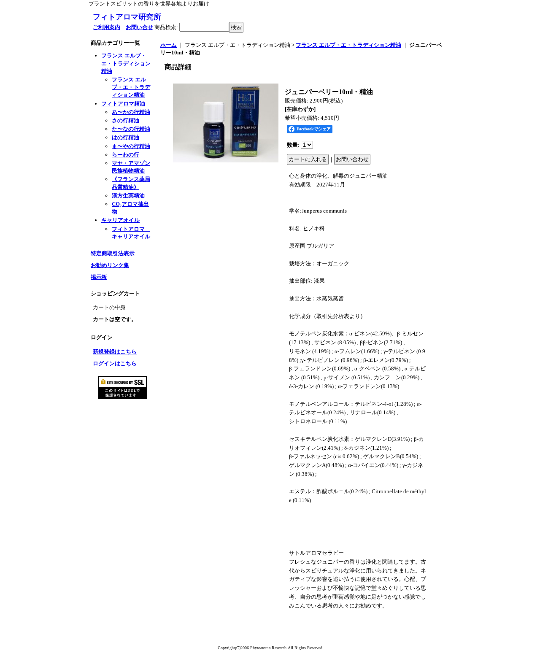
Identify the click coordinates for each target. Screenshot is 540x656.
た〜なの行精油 (131, 129)
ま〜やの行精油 (131, 146)
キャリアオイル (120, 220)
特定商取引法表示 (113, 253)
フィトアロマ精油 (123, 103)
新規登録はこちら (115, 351)
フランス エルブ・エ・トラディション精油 (126, 63)
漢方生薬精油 (128, 195)
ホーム (168, 45)
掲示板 (99, 277)
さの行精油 (125, 120)
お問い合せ (139, 27)
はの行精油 (125, 137)
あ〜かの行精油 (131, 112)
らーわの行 (125, 154)
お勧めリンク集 (110, 265)
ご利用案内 (106, 27)
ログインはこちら (115, 363)
